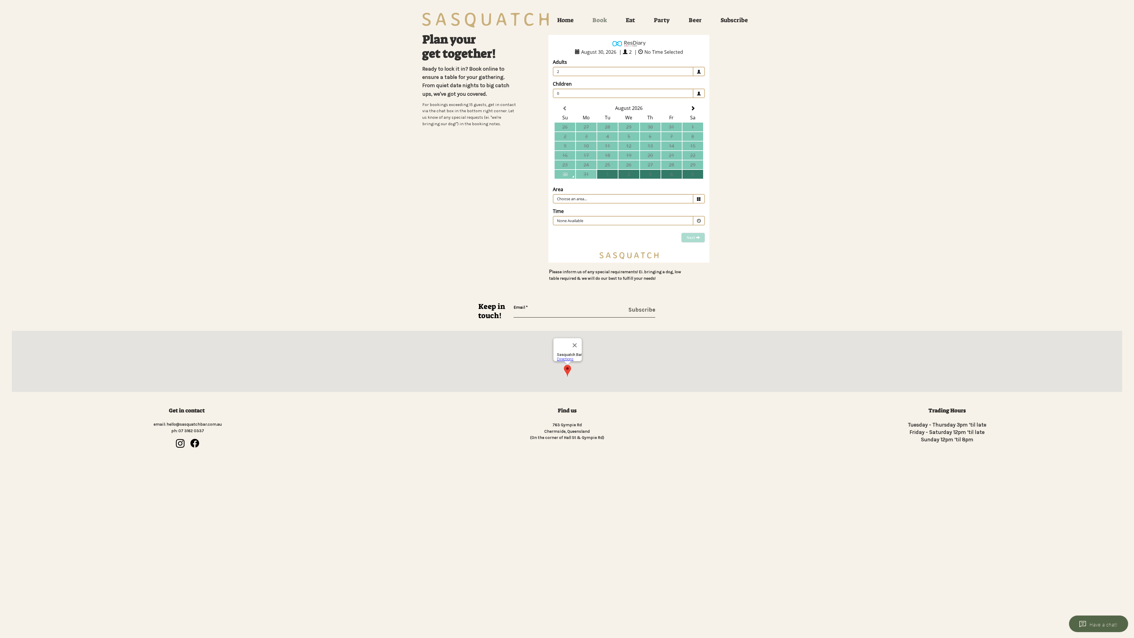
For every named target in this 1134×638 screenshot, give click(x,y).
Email (519, 307)
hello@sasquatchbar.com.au (194, 424)
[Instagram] (180, 443)
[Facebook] (195, 443)
